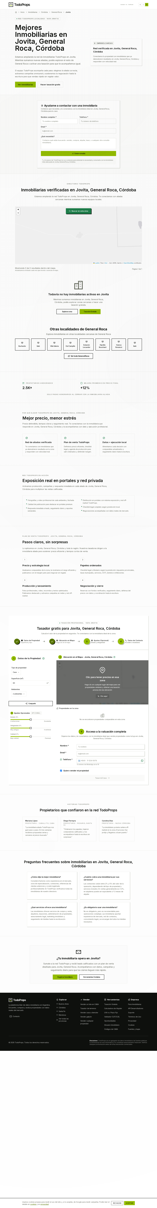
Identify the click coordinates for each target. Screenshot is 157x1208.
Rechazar (117, 1203)
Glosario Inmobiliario (111, 1025)
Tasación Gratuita (90, 312)
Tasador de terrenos (88, 1008)
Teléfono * (83, 117)
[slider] (31, 719)
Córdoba (44, 12)
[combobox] (16, 672)
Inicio (22, 12)
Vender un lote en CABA (89, 1004)
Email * (44, 127)
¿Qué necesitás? (47, 136)
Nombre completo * (49, 117)
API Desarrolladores (135, 1008)
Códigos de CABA (111, 1029)
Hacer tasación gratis (50, 84)
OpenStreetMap (129, 263)
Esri (106, 263)
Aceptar (129, 1203)
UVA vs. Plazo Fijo (111, 1013)
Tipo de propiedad (18, 668)
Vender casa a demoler (89, 1013)
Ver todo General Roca (80, 356)
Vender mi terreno (126, 4)
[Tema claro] (140, 4)
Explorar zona (67, 312)
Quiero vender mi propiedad (76, 770)
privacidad (45, 1204)
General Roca (56, 12)
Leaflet (97, 263)
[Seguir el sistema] (146, 4)
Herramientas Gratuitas (91, 977)
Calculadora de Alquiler (113, 1008)
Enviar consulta (79, 153)
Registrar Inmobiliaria (65, 977)
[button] (18, 209)
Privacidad (132, 1021)
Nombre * (64, 745)
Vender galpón (86, 1017)
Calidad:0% (14, 734)
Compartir (32, 703)
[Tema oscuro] (143, 4)
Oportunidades (110, 1021)
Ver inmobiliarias (25, 84)
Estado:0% (14, 717)
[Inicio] (16, 12)
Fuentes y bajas (134, 1029)
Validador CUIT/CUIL (112, 1017)
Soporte (131, 1013)
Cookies (131, 1025)
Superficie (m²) (17, 678)
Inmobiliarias (32, 12)
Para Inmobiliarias (134, 1004)
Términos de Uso (134, 1017)
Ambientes (15, 689)
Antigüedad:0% (15, 725)
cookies (33, 1204)
